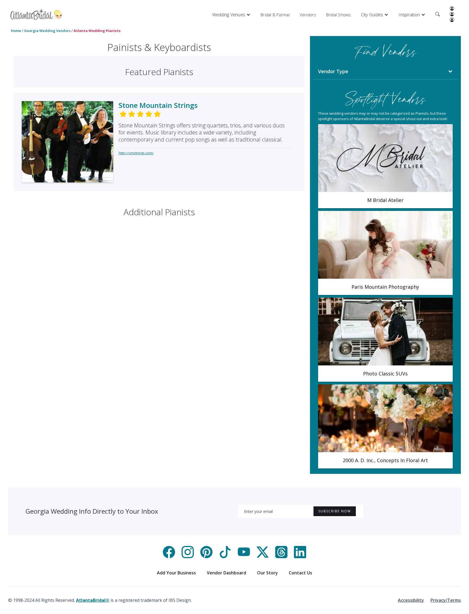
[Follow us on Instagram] (188, 557)
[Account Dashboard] (452, 9)
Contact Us (300, 573)
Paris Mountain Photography (385, 287)
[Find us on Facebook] (169, 557)
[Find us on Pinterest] (206, 557)
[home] (36, 14)
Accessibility (411, 600)
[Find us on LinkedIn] (300, 557)
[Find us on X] (262, 557)
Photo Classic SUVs (385, 373)
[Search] (437, 15)
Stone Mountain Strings (158, 105)
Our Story (267, 573)
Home (16, 30)
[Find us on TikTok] (225, 557)
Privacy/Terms (445, 600)
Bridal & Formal (275, 14)
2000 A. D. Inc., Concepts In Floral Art (385, 460)
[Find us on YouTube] (244, 557)
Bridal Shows (338, 14)
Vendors (308, 14)
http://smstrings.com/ (136, 152)
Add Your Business (176, 573)
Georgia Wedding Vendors (47, 30)
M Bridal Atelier (385, 200)
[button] (231, 14)
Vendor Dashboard (226, 573)
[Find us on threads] (281, 557)
